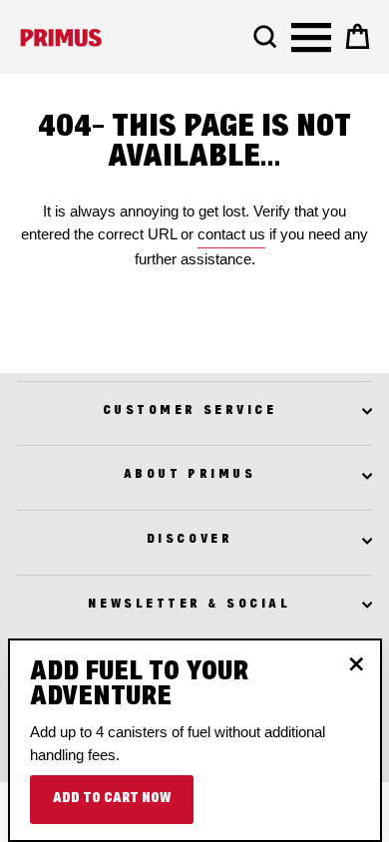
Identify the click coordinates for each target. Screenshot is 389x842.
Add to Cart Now (112, 798)
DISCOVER (189, 540)
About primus (189, 475)
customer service (190, 411)
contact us (231, 234)
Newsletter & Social (189, 605)
